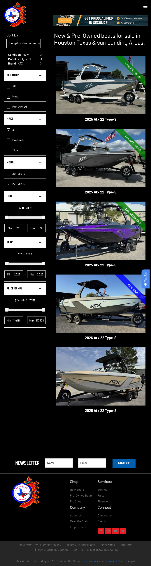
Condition (13, 75)
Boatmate (18, 140)
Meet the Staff (79, 521)
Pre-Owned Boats (81, 495)
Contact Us (105, 515)
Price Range (14, 288)
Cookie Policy (52, 545)
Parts (101, 495)
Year (10, 242)
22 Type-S (18, 183)
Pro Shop (76, 501)
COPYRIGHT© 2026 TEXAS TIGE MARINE (95, 549)
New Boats (77, 489)
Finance (103, 501)
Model (11, 162)
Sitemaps (126, 545)
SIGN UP (124, 463)
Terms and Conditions (81, 545)
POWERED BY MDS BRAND (53, 549)
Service (102, 489)
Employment (78, 527)
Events (102, 521)
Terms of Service (117, 561)
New (15, 96)
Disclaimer (108, 545)
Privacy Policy (28, 545)
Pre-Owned (19, 106)
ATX (14, 130)
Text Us (145, 277)
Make (10, 119)
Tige (15, 150)
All (14, 86)
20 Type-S (18, 173)
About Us (76, 515)
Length (11, 196)
